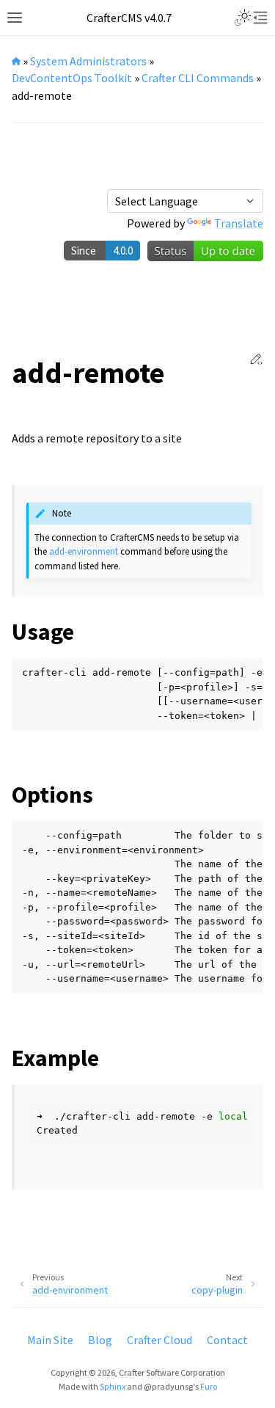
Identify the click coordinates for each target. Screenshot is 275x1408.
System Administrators (88, 61)
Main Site (50, 1339)
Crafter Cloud (159, 1339)
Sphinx (112, 1386)
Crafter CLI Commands (198, 77)
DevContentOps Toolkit (72, 77)
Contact (227, 1339)
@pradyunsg (168, 1386)
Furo (208, 1386)
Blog (100, 1339)
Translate (238, 223)
